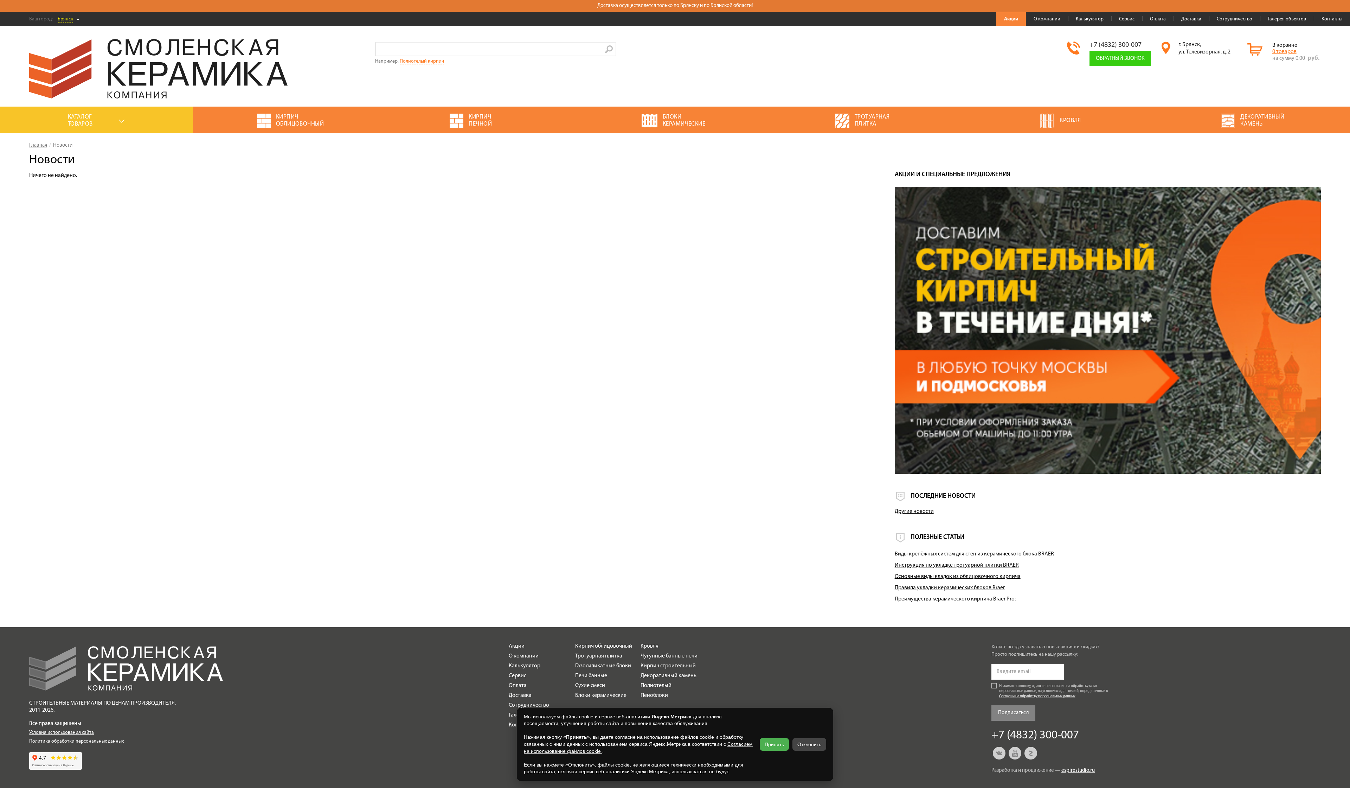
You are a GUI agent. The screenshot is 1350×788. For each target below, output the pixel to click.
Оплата (1158, 19)
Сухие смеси (590, 685)
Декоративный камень (668, 676)
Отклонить (809, 744)
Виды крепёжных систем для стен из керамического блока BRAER (974, 554)
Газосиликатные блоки (603, 666)
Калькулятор (1090, 19)
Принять (774, 744)
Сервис (1126, 19)
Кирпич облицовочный (603, 646)
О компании (1047, 19)
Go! (609, 49)
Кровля (649, 646)
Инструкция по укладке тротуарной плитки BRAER (957, 565)
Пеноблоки (654, 695)
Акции (1011, 19)
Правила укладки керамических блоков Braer (950, 588)
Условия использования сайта (61, 732)
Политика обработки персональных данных (76, 741)
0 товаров (1284, 52)
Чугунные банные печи (669, 656)
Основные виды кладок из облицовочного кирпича (958, 576)
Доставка (1191, 19)
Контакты (1332, 19)
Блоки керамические (600, 695)
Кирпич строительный (668, 666)
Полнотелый (656, 685)
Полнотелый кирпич (422, 61)
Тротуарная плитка (598, 656)
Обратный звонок (1120, 58)
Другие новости (914, 511)
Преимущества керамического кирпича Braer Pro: (955, 599)
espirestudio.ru (1078, 770)
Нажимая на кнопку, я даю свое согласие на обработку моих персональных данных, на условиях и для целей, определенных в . (1053, 691)
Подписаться (1013, 713)
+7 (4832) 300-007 (1115, 45)
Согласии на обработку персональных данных (1037, 696)
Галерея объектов (1287, 19)
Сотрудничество (1234, 19)
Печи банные (591, 676)
